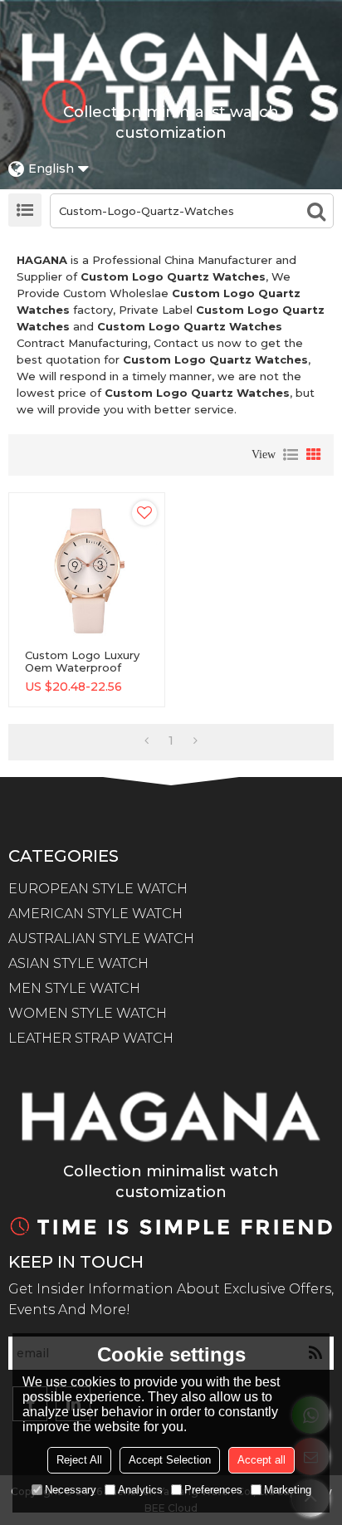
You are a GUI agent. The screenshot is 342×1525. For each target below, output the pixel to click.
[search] (316, 210)
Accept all (261, 1460)
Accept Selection (170, 1460)
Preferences (213, 1489)
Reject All (79, 1460)
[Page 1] (146, 740)
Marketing (287, 1489)
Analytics (140, 1489)
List (290, 454)
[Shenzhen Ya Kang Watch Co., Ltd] (171, 57)
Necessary (70, 1489)
